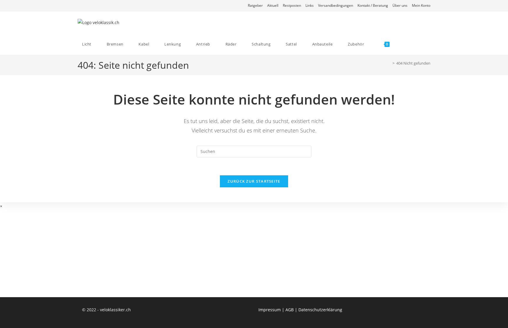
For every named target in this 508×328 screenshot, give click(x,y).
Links (309, 5)
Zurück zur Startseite (254, 181)
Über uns (399, 5)
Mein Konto (421, 5)
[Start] (389, 63)
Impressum (269, 309)
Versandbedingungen (335, 5)
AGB (289, 309)
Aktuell (272, 5)
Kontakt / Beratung (372, 5)
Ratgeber (255, 5)
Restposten (292, 5)
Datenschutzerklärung (320, 309)
